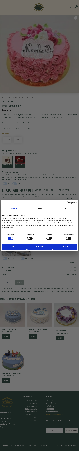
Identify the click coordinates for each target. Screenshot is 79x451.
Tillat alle (65, 246)
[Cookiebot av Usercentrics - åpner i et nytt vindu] (68, 202)
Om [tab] (65, 208)
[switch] (30, 238)
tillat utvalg (39, 246)
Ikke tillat (14, 246)
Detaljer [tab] (39, 208)
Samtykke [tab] (13, 208)
